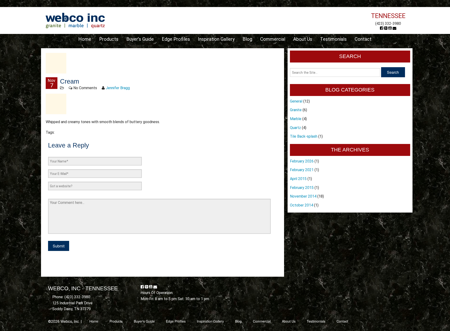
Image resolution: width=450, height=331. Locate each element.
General (296, 101)
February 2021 (302, 170)
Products (108, 39)
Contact (363, 39)
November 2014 (303, 196)
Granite (296, 110)
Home (84, 39)
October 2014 (301, 205)
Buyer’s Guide (140, 39)
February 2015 (302, 187)
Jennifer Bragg (118, 88)
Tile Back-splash (303, 136)
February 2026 (302, 161)
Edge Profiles (176, 39)
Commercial (272, 39)
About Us (302, 39)
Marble (295, 119)
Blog (247, 39)
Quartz (295, 127)
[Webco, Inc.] (75, 20)
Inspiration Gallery (216, 39)
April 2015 (298, 179)
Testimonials (333, 39)
